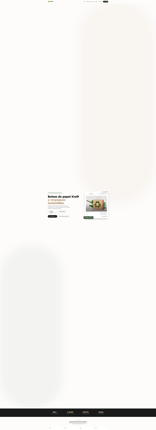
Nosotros (96, 1)
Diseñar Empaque (52, 216)
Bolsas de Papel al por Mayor (64, 216)
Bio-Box (93, 1)
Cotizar (105, 1)
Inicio (85, 1)
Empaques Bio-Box (101, 193)
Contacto (100, 1)
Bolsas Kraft (88, 1)
